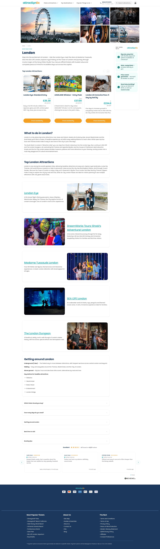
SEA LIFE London (77, 298)
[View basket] (135, 3)
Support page (125, 90)
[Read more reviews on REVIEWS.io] (130, 479)
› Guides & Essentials (69, 521)
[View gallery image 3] (94, 34)
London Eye (31, 193)
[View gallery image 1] (94, 16)
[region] (80, 462)
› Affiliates (103, 534)
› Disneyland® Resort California (36, 521)
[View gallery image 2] (124, 16)
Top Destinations (66, 3)
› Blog (65, 532)
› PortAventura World (33, 529)
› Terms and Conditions (107, 519)
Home (23, 45)
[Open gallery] (50, 25)
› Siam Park (30, 532)
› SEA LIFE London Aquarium (35, 534)
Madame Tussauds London (41, 263)
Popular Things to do (83, 3)
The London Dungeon (37, 333)
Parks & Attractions (50, 3)
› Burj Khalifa (31, 537)
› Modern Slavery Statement (109, 529)
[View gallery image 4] (124, 34)
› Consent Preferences (107, 537)
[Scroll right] (108, 71)
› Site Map (66, 519)
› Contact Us (67, 526)
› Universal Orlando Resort (35, 526)
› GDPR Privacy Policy (107, 532)
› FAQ (64, 529)
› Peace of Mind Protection (108, 526)
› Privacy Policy (105, 524)
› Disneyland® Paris (33, 519)
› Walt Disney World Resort (35, 524)
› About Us (66, 524)
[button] (22, 462)
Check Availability (37, 121)
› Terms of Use (104, 521)
